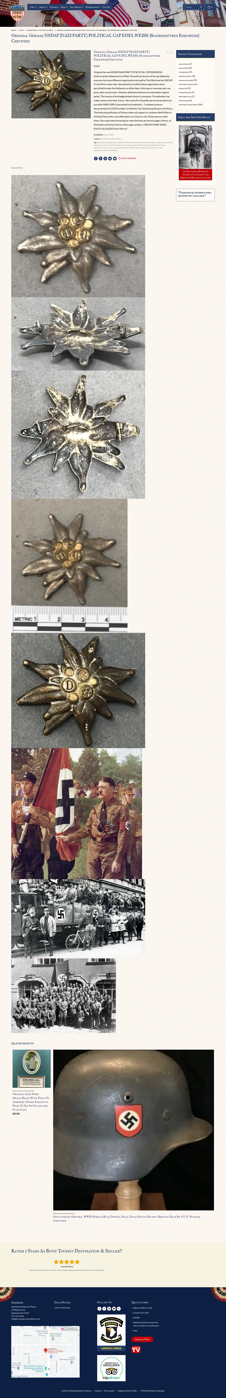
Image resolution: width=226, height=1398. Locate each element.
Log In (106, 7)
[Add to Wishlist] (49, 1091)
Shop (63, 7)
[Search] (201, 7)
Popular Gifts (183, 88)
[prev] (168, 52)
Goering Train (111, 145)
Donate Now (142, 1339)
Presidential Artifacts (185, 92)
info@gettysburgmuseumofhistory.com (25, 1319)
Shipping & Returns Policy (127, 1391)
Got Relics (75, 7)
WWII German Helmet (101, 150)
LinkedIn (105, 158)
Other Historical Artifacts (186, 84)
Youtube (114, 1309)
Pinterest (110, 158)
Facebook (96, 158)
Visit (32, 7)
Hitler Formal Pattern (158, 145)
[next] (172, 52)
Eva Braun (169, 142)
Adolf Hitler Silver (123, 142)
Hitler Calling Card (144, 145)
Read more (209, 1054)
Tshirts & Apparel (184, 101)
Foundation (92, 7)
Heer (118, 145)
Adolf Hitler (112, 142)
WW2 (127, 148)
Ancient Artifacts (184, 64)
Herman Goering (126, 145)
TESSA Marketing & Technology (152, 1391)
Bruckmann (153, 142)
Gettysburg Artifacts (185, 76)
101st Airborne (102, 142)
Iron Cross (109, 148)
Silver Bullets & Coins (185, 97)
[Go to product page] (32, 1069)
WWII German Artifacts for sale (151, 148)
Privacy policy (109, 1391)
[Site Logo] (17, 13)
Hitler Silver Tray (99, 148)
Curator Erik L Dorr (141, 1313)
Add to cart (46, 1054)
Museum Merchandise (186, 80)
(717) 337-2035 (17, 1316)
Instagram (119, 1309)
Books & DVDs (183, 68)
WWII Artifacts (135, 148)
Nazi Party (120, 148)
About (42, 7)
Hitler (135, 145)
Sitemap (98, 1391)
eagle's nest (161, 142)
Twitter (100, 158)
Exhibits (54, 7)
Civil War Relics (183, 72)
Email (115, 158)
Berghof (145, 142)
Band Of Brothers (136, 142)
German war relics (100, 145)
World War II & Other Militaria (111, 139)
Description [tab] (16, 168)
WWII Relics (114, 150)
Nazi (115, 148)
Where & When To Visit (142, 1308)
